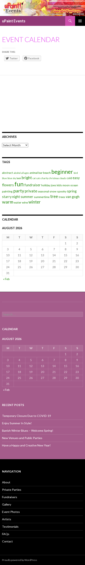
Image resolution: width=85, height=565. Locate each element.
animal (34, 172)
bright (27, 177)
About (6, 482)
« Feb (6, 279)
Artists (6, 519)
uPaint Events (13, 21)
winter (34, 201)
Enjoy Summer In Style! (17, 423)
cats (38, 178)
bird (76, 173)
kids (59, 185)
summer (27, 197)
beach (47, 172)
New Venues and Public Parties (22, 438)
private (31, 191)
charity (44, 178)
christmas (54, 178)
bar (40, 172)
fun (19, 184)
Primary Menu (80, 21)
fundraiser (32, 185)
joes (53, 185)
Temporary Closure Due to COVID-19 (26, 415)
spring (72, 191)
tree (54, 196)
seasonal (43, 191)
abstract (7, 172)
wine (25, 202)
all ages (25, 173)
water (17, 202)
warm (7, 202)
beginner (62, 171)
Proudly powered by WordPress (19, 560)
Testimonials (10, 526)
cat (34, 178)
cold (69, 178)
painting (7, 191)
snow (53, 191)
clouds (63, 178)
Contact (7, 541)
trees (62, 197)
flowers (8, 185)
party (18, 190)
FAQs (5, 534)
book (19, 178)
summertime (42, 197)
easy (76, 178)
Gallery (6, 504)
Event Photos (11, 512)
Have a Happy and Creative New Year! (26, 445)
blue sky (11, 178)
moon (66, 185)
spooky (61, 191)
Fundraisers (9, 497)
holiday (45, 185)
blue (4, 178)
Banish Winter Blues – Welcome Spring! (27, 430)
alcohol (17, 173)
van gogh (72, 197)
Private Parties (11, 489)
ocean (74, 185)
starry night (11, 197)
